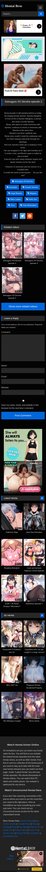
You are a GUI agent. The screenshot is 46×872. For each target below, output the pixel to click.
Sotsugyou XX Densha (24, 181)
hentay (6, 827)
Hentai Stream (26, 821)
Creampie (13, 187)
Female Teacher (31, 187)
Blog (11, 856)
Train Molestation (30, 205)
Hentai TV (33, 830)
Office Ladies (15, 199)
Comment (5, 332)
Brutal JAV (8, 830)
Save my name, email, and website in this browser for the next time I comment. (20, 406)
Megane (33, 193)
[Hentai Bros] (23, 848)
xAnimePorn (34, 833)
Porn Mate (23, 827)
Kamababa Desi (10, 836)
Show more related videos (23, 306)
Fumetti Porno (24, 824)
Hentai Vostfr (9, 833)
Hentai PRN (21, 833)
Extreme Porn (35, 827)
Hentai (35, 824)
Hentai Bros (13, 6)
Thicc (12, 205)
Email (4, 376)
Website (5, 387)
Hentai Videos (20, 830)
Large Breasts (16, 193)
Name (4, 366)
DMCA (10, 859)
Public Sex (32, 199)
